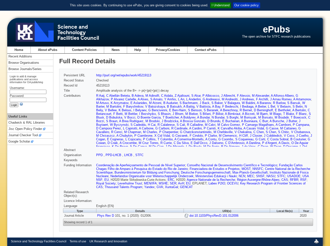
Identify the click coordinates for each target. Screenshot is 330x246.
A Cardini (195, 128)
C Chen (258, 132)
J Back (204, 103)
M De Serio (211, 146)
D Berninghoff (263, 110)
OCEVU (232, 183)
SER (173, 183)
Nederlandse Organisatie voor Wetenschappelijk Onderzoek (152, 176)
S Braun (111, 121)
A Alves (143, 99)
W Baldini (248, 103)
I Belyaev (139, 110)
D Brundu (213, 121)
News (116, 50)
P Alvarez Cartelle (123, 99)
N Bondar (218, 117)
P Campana (301, 125)
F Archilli (262, 99)
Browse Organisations (23, 63)
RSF (303, 180)
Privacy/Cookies (168, 50)
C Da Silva (181, 143)
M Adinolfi (152, 95)
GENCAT (186, 187)
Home (18, 50)
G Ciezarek (180, 135)
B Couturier (298, 139)
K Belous (125, 110)
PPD (100, 155)
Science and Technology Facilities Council (38, 241)
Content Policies (84, 50)
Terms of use (78, 241)
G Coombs (225, 139)
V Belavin (284, 106)
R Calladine (195, 125)
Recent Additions (20, 56)
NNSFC (257, 169)
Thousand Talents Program (123, 187)
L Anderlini (193, 99)
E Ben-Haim (177, 110)
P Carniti (210, 128)
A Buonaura (249, 121)
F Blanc (301, 114)
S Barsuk (293, 103)
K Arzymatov (120, 103)
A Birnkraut (232, 114)
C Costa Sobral (277, 139)
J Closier (256, 135)
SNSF (260, 176)
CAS (284, 180)
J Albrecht (228, 95)
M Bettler (131, 114)
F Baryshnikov (133, 106)
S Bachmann (188, 103)
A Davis (284, 143)
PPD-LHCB (114, 155)
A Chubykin (124, 135)
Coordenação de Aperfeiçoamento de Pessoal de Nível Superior (140, 165)
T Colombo (165, 139)
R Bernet (246, 110)
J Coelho (302, 135)
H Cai (152, 125)
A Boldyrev (187, 117)
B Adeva (137, 95)
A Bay (216, 106)
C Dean (263, 146)
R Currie (166, 143)
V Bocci (129, 117)
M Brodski (152, 121)
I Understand (221, 5)
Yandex (149, 187)
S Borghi (232, 117)
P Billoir (218, 114)
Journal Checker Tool (23, 135)
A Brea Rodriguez (131, 121)
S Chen (271, 132)
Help (137, 50)
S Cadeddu (138, 125)
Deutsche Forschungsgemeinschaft (205, 172)
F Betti (118, 114)
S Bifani (205, 114)
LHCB (128, 155)
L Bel (271, 106)
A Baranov (264, 103)
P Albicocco (210, 95)
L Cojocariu (133, 139)
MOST (246, 169)
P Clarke (211, 135)
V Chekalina (243, 132)
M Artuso (102, 103)
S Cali (181, 125)
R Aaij (100, 95)
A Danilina (253, 143)
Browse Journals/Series (25, 69)
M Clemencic (228, 135)
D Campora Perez (108, 128)
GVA (160, 187)
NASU (270, 176)
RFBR (294, 180)
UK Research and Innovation (108, 241)
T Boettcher (171, 117)
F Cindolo (196, 135)
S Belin (298, 106)
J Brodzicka (170, 121)
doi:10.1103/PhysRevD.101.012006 (213, 215)
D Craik (113, 143)
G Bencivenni (157, 110)
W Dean (275, 146)
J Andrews (247, 99)
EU (106, 180)
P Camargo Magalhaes (258, 125)
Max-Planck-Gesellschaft (250, 172)
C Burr (263, 121)
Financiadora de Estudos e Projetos (215, 169)
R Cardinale (179, 128)
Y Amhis (170, 99)
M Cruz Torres (148, 143)
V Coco (289, 135)
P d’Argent (269, 143)
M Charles (150, 132)
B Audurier (170, 103)
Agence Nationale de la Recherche (211, 180)
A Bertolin (299, 110)
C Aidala (167, 95)
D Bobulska (114, 117)
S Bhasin (164, 114)
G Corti (260, 139)
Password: (17, 96)
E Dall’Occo (199, 143)
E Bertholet (283, 110)
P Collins (149, 139)
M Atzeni (155, 103)
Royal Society (106, 183)
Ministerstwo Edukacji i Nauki (216, 176)
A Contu (210, 139)
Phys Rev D (105, 215)
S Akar (196, 95)
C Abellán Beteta (118, 95)
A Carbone (146, 128)
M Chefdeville (223, 132)
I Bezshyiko (147, 114)
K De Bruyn (120, 146)
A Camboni (283, 125)
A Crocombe (128, 143)
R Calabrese (166, 125)
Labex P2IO (216, 183)
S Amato (156, 99)
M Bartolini (113, 106)
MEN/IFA (150, 183)
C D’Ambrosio (234, 143)
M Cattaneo (288, 128)
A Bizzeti (248, 114)
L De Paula (193, 146)
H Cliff (243, 135)
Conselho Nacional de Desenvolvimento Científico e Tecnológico (232, 165)
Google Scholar (19, 141)
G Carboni (162, 128)
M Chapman (132, 132)
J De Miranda (174, 146)
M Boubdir (282, 117)
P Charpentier (168, 132)
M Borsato (265, 117)
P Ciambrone (143, 135)
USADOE (294, 176)
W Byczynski (119, 125)
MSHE (163, 183)
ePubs (276, 29)
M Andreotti (230, 99)
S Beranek (211, 110)
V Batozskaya (155, 106)
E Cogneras (115, 139)
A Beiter (260, 106)
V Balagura (232, 103)
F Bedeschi (230, 106)
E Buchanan (230, 121)
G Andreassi (211, 99)
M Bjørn (262, 114)
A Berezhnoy (229, 110)
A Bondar (203, 117)
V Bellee (111, 110)
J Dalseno (216, 143)
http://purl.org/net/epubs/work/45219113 (123, 75)
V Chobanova (300, 132)
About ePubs (47, 50)
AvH (181, 183)
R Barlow (279, 103)
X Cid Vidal (162, 135)
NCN (242, 176)
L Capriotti (130, 128)
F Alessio (243, 95)
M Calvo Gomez (228, 125)
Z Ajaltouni (182, 95)
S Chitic (283, 132)
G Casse (272, 128)
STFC (139, 155)
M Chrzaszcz (105, 135)
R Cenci (116, 132)
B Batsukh (174, 106)
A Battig (188, 106)
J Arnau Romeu (281, 99)
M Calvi (210, 125)
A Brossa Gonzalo (192, 121)
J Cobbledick (273, 135)
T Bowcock (298, 117)
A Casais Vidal (254, 128)
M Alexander (260, 95)
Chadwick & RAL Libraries (26, 123)
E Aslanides (138, 103)
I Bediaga (246, 106)
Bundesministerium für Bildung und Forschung (147, 172)
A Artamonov (302, 99)
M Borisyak (248, 117)
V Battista (203, 106)
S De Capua (138, 146)
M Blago (275, 114)
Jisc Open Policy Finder (25, 129)
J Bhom (177, 114)
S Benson (195, 110)
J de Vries (249, 146)
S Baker (216, 103)
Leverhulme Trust (130, 183)
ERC (171, 180)
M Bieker (191, 114)
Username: (17, 88)
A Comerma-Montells (189, 139)
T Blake (288, 114)
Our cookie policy (246, 5)
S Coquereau (244, 139)
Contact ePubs (205, 50)
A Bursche (277, 121)
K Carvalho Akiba (230, 128)
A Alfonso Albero (282, 95)
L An (181, 99)
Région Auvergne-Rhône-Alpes (258, 180)
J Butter (291, 121)
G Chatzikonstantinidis (196, 132)
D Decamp (290, 146)
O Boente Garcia (149, 117)
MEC (250, 176)
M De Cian (156, 146)
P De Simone (230, 146)
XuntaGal (171, 187)
